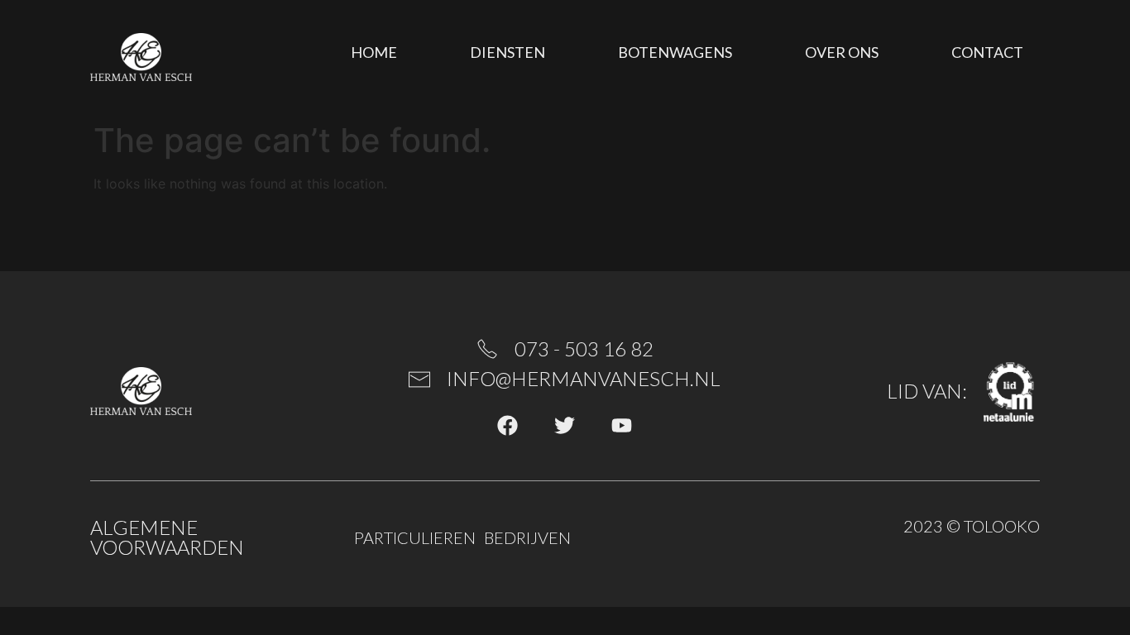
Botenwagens (675, 52)
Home (374, 52)
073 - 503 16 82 (584, 348)
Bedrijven (527, 537)
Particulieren (415, 537)
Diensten (507, 52)
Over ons (842, 52)
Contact (987, 52)
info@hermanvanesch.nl (584, 378)
